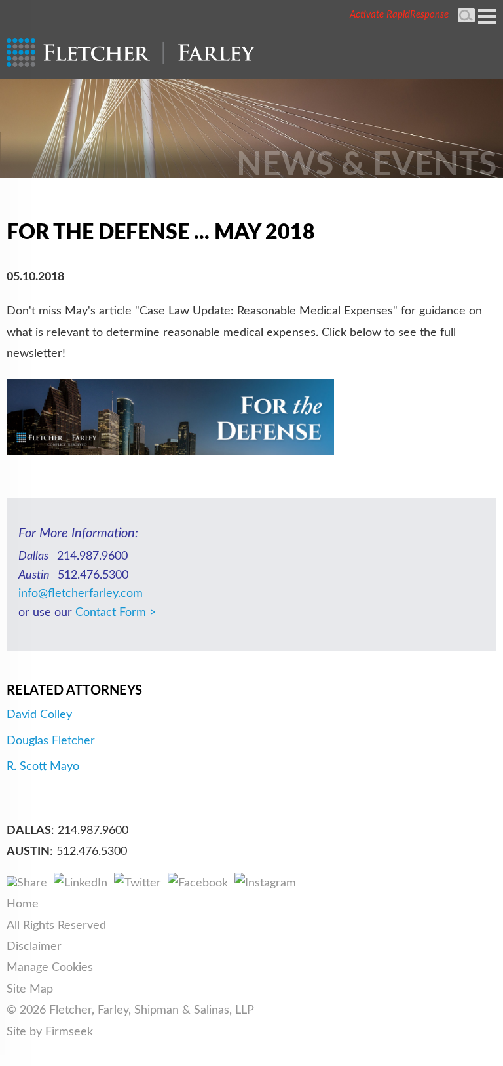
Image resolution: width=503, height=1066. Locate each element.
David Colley (39, 715)
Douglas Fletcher (51, 741)
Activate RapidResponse (399, 15)
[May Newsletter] (170, 451)
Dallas (29, 831)
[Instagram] (265, 883)
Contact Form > (115, 613)
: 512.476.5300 (88, 852)
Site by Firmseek (50, 1032)
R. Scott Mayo (43, 766)
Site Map (30, 989)
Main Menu (487, 16)
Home (23, 904)
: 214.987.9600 (89, 831)
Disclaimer (34, 947)
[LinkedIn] (80, 883)
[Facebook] (198, 883)
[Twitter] (137, 883)
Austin (28, 852)
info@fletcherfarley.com (80, 594)
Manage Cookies (50, 968)
